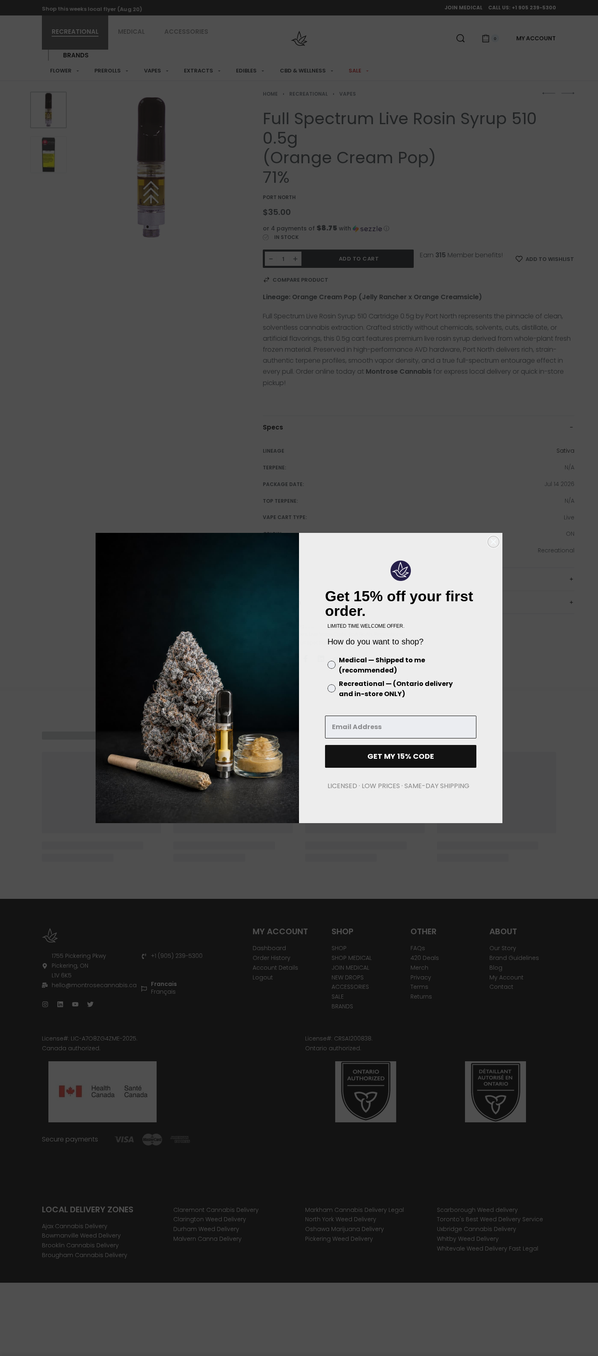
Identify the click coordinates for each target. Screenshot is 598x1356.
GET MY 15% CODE (400, 756)
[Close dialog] (493, 542)
